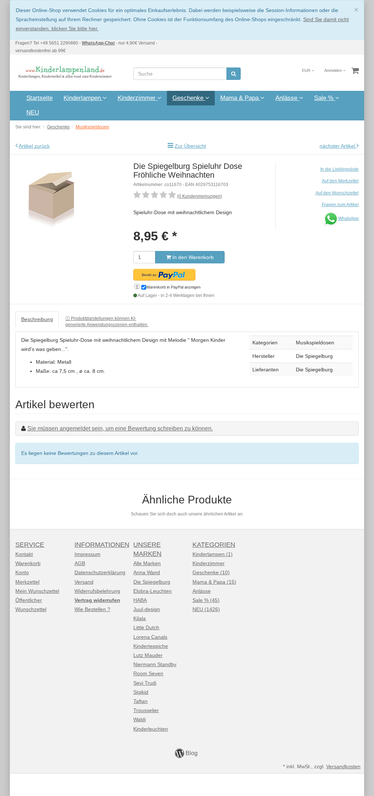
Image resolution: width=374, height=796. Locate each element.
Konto (22, 572)
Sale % (324, 97)
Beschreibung (37, 319)
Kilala (139, 618)
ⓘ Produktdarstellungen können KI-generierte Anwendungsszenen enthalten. (106, 321)
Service (29, 544)
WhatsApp (348, 218)
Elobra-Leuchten (152, 591)
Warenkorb (28, 563)
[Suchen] (233, 73)
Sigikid (140, 692)
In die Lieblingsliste (339, 169)
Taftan (140, 701)
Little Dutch (146, 627)
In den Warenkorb (192, 257)
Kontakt (24, 554)
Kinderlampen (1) (212, 554)
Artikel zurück (34, 146)
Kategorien (213, 544)
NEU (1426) (206, 609)
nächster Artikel (338, 146)
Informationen (102, 544)
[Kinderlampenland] (64, 72)
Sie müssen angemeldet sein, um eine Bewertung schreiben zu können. (120, 428)
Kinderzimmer (137, 97)
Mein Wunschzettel (37, 591)
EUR (307, 70)
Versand (84, 582)
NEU (32, 112)
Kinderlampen (83, 97)
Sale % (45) (206, 600)
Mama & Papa (240, 97)
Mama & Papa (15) (214, 582)
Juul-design (146, 609)
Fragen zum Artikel (340, 204)
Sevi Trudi (144, 683)
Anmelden (333, 70)
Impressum (87, 554)
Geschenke (188, 97)
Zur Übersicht (190, 146)
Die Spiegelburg (151, 582)
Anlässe (287, 97)
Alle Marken (147, 563)
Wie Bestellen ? (92, 609)
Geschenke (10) (211, 572)
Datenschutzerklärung (100, 572)
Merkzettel (27, 582)
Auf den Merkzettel (340, 180)
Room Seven (148, 673)
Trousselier (146, 710)
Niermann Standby (154, 664)
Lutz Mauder (148, 655)
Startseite (39, 97)
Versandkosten (343, 766)
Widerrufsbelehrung (97, 591)
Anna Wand (146, 572)
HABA (140, 600)
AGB (80, 563)
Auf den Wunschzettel (337, 193)
